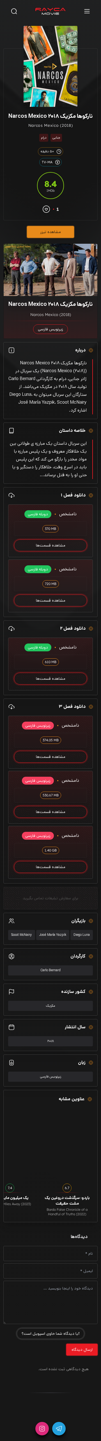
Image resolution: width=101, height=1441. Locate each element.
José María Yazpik (52, 934)
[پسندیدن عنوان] (46, 209)
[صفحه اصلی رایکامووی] (50, 11)
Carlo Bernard (50, 970)
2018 (50, 1041)
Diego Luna (82, 934)
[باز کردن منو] (87, 11)
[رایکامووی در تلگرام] (59, 1428)
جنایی (56, 137)
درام (44, 137)
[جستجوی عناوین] (14, 11)
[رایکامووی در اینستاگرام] (42, 1428)
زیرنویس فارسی (50, 1076)
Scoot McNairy (21, 934)
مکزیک (50, 1005)
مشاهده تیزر (50, 232)
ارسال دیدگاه (82, 1349)
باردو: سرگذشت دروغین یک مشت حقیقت (67, 1200)
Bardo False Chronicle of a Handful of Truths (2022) (67, 1211)
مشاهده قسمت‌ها (50, 545)
